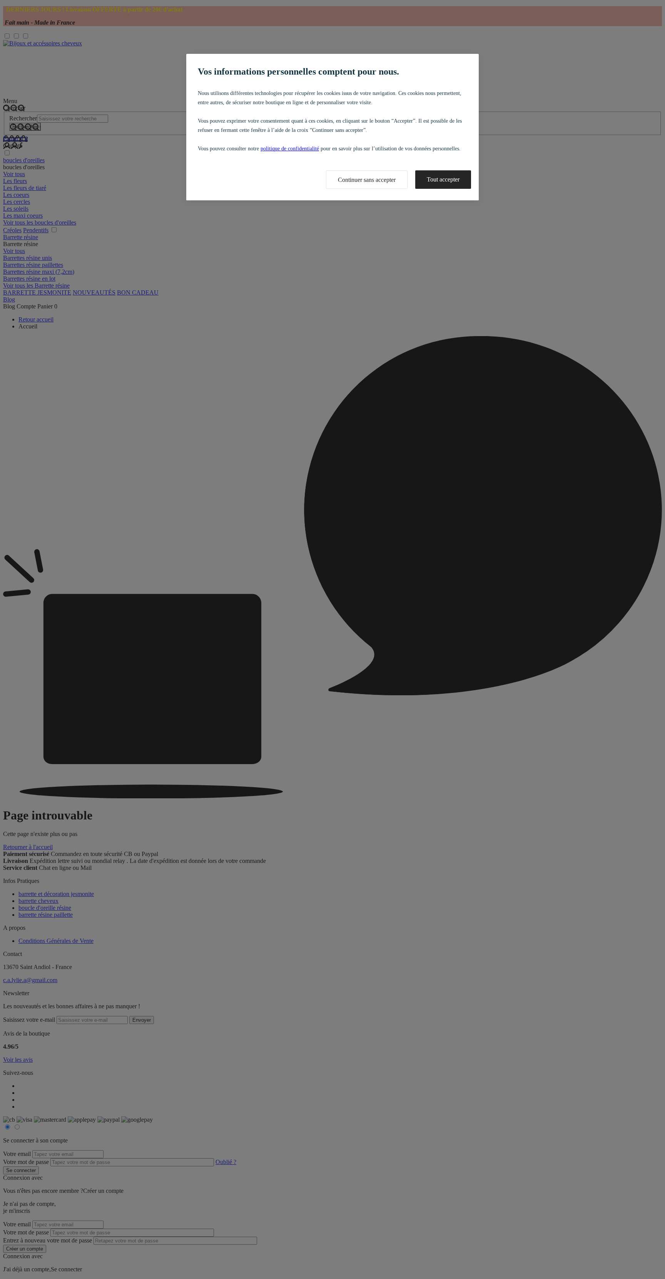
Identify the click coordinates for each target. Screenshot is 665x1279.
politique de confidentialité (290, 149)
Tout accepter (443, 179)
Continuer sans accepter (367, 180)
